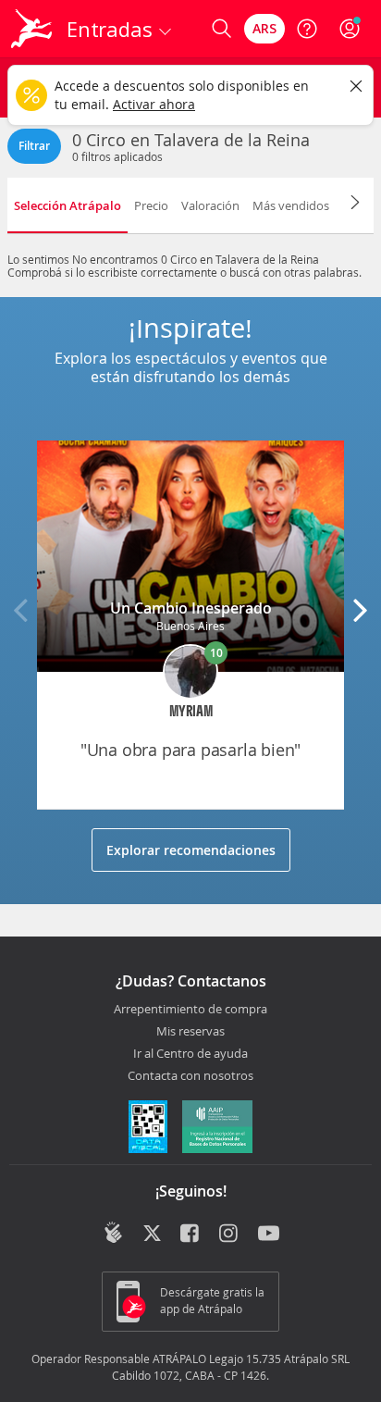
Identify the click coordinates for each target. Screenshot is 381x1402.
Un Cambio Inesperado (191, 608)
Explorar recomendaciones (191, 850)
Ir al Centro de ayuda (190, 1054)
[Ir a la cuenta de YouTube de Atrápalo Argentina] (268, 1234)
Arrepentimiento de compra (190, 1009)
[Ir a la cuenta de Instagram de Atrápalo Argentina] (229, 1234)
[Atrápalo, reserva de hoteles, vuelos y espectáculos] (31, 28)
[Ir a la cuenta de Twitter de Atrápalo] (152, 1234)
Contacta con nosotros (190, 1076)
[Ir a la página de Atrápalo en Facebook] (191, 1234)
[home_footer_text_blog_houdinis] (113, 1232)
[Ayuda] (307, 29)
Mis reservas (190, 1031)
